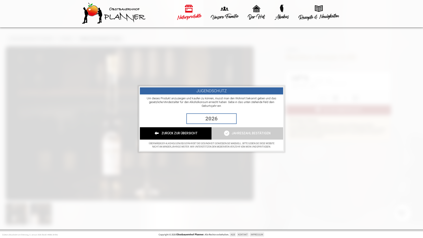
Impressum (257, 234)
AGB (233, 234)
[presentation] (211, 118)
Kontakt (243, 234)
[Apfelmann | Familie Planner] (125, 13)
